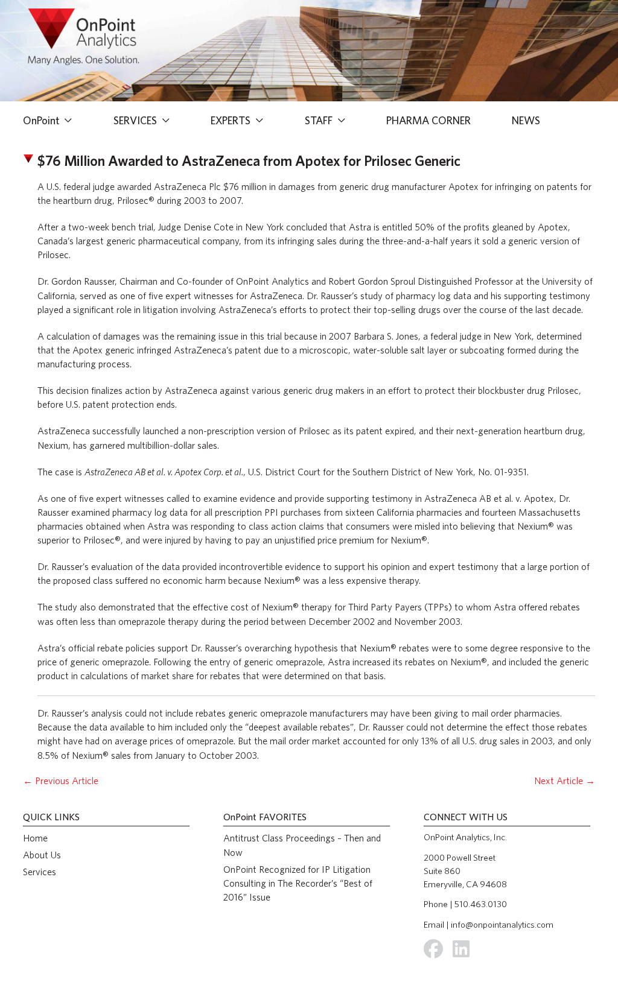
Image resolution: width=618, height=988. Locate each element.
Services (136, 120)
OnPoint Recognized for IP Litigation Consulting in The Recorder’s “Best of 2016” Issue (297, 883)
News (526, 120)
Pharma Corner (428, 120)
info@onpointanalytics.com (502, 924)
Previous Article (60, 781)
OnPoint (42, 120)
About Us (42, 855)
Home (35, 838)
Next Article (564, 781)
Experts (232, 120)
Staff (320, 120)
